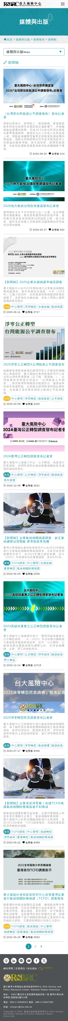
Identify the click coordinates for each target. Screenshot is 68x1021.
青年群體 (9, 480)
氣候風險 (33, 926)
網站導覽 (8, 968)
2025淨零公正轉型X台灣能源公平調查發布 (34, 364)
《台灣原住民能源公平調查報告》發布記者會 (33, 115)
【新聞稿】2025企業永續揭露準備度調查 (32, 282)
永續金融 (44, 306)
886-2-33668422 (19, 1002)
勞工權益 (9, 659)
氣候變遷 (44, 745)
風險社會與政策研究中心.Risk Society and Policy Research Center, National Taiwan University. (33, 1013)
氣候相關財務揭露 (28, 568)
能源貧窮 (44, 398)
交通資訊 (20, 968)
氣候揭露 (57, 306)
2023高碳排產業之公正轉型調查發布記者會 (32, 628)
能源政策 (57, 474)
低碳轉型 (46, 831)
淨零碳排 (44, 474)
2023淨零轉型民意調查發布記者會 (28, 717)
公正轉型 (30, 474)
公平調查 (57, 398)
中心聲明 (17, 306)
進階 (7, 474)
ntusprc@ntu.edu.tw (21, 1007)
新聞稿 (52, 39)
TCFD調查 (18, 562)
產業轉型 (9, 568)
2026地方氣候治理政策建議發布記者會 (31, 205)
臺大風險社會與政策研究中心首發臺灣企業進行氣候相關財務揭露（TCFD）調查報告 (33, 896)
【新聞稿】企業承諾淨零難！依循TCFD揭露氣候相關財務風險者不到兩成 (33, 805)
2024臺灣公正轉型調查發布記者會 (28, 456)
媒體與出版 (23, 39)
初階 (7, 306)
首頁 (9, 39)
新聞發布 (39, 39)
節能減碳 (23, 931)
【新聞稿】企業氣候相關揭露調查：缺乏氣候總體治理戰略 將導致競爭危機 (33, 539)
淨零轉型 (30, 306)
